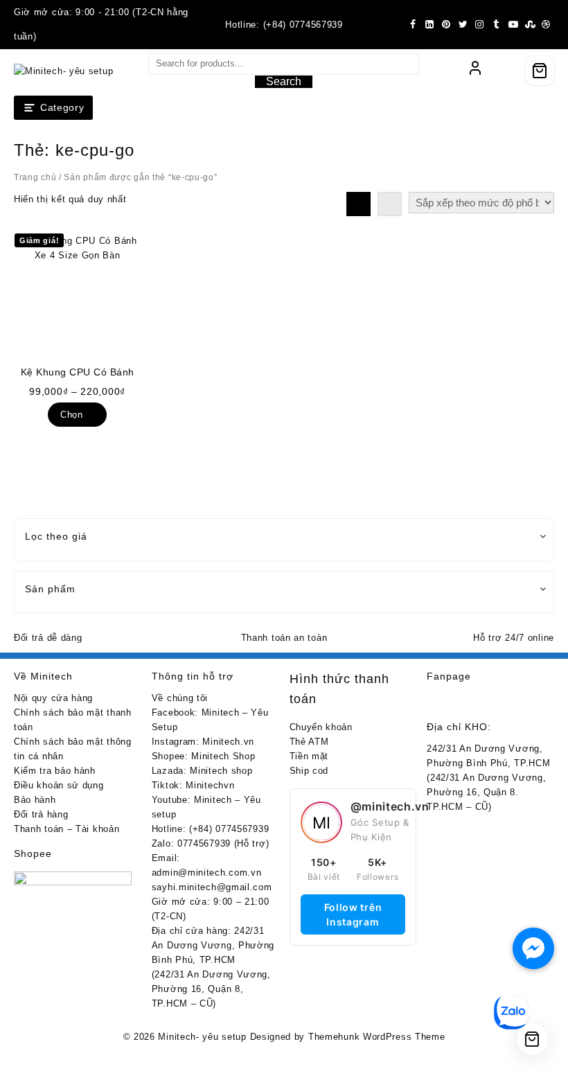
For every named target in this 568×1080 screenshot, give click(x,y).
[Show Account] (475, 71)
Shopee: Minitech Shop (204, 756)
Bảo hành (35, 800)
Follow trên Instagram (353, 914)
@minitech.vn (389, 806)
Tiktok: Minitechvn (193, 785)
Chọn (71, 414)
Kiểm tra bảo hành (55, 770)
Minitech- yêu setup (202, 1037)
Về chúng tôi (180, 698)
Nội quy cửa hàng (53, 698)
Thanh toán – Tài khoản (66, 829)
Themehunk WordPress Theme (376, 1037)
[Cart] (539, 70)
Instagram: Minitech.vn (203, 741)
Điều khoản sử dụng (59, 785)
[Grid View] (358, 204)
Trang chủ (35, 177)
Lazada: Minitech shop (202, 770)
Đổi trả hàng (41, 814)
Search (283, 81)
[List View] (390, 204)
